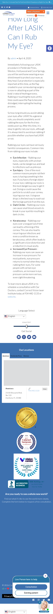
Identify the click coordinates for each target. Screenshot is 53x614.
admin (14, 58)
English (11, 316)
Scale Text (26, 322)
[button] (49, 48)
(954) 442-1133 (47, 7)
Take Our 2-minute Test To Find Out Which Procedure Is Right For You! (25, 2)
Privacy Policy (10, 596)
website (12, 296)
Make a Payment (33, 12)
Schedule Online (34, 7)
